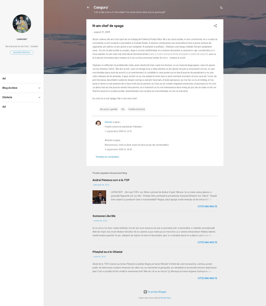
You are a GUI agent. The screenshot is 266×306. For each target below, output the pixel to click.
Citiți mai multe (207, 206)
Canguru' (101, 7)
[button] (215, 26)
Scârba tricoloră (137, 109)
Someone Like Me (104, 216)
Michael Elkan (166, 298)
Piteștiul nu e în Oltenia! (108, 251)
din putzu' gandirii (108, 109)
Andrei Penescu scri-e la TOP (111, 180)
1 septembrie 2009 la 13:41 (118, 131)
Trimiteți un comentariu (107, 156)
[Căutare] (221, 8)
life (123, 109)
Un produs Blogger (156, 291)
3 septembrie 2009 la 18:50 (118, 149)
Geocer (108, 122)
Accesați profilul (21, 52)
